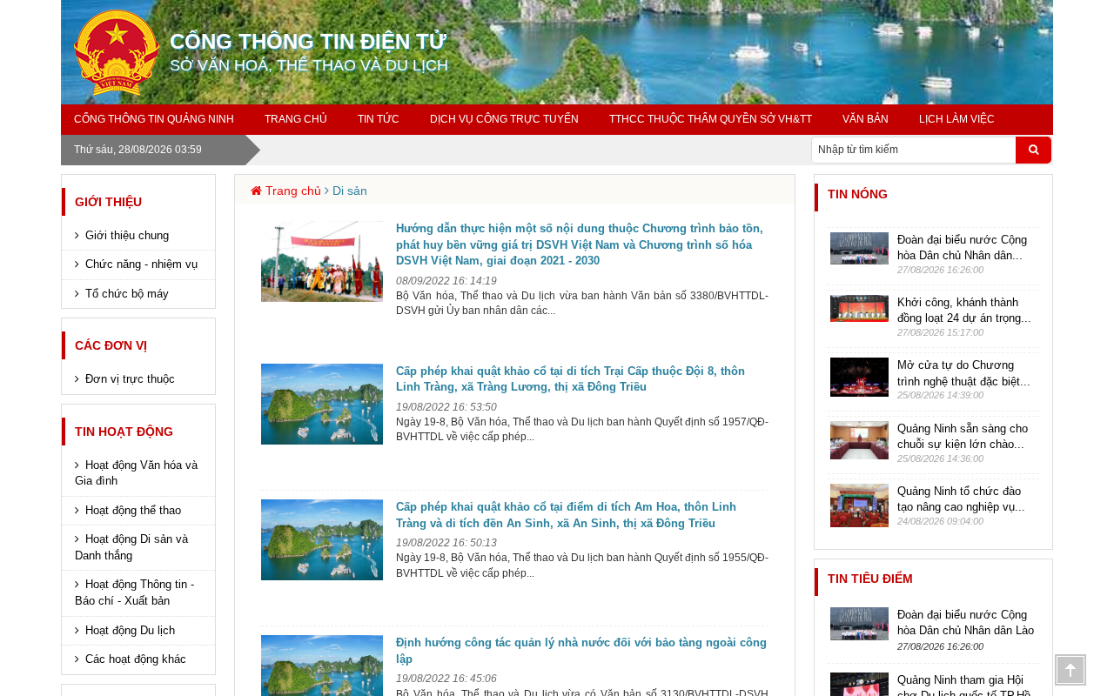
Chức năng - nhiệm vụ (141, 264)
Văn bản (865, 119)
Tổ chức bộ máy (127, 293)
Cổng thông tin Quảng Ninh (154, 119)
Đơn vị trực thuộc (130, 378)
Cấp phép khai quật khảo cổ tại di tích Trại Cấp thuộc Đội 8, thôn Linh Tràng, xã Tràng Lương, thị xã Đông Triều (570, 379)
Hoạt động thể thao (133, 510)
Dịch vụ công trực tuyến (504, 119)
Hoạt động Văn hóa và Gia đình (136, 473)
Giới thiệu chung (127, 235)
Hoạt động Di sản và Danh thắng (131, 547)
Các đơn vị (111, 345)
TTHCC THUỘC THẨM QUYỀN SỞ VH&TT (710, 119)
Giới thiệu (108, 202)
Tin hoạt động (124, 431)
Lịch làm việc (957, 119)
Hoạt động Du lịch (130, 630)
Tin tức (378, 119)
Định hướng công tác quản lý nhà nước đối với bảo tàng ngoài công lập (581, 651)
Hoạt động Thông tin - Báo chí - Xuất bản (134, 592)
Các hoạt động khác (135, 659)
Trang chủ (296, 119)
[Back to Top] (1070, 669)
